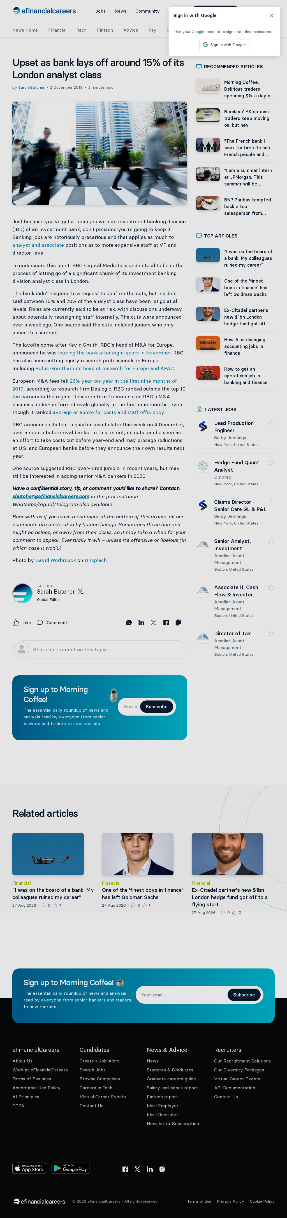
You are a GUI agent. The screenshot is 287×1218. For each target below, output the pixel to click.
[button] (143, 609)
